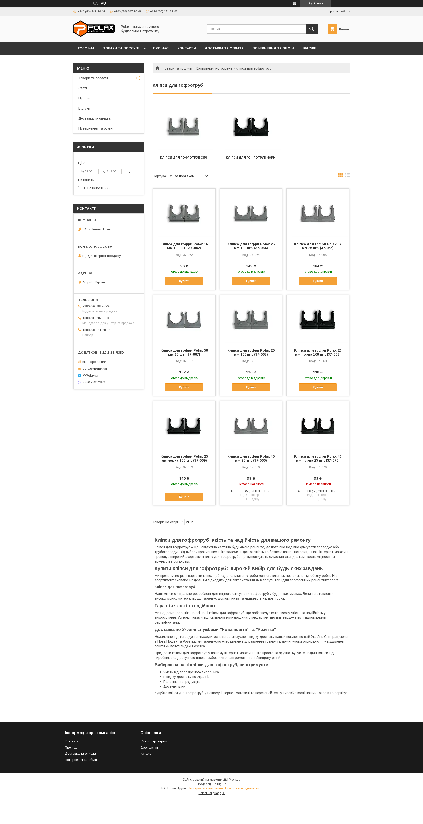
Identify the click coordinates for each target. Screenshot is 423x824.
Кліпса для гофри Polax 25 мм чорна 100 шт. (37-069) (184, 458)
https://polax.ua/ (94, 361)
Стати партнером (154, 741)
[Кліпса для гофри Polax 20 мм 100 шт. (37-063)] (251, 319)
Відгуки (310, 48)
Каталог (147, 753)
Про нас (161, 48)
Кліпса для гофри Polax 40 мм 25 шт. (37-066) (251, 458)
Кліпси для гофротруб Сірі (183, 157)
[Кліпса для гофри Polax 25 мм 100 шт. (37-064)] (251, 213)
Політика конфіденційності (243, 788)
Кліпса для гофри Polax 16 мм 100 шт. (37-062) (184, 246)
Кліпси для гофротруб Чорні (251, 157)
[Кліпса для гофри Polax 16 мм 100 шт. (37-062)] (184, 213)
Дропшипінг (149, 747)
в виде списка (347, 176)
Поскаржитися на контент (205, 788)
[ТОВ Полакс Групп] (94, 35)
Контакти (186, 48)
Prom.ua (234, 779)
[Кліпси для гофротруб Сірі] (183, 126)
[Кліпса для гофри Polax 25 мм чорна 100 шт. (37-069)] (184, 425)
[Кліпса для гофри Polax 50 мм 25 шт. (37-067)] (184, 319)
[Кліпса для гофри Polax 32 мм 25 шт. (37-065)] (318, 213)
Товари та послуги (121, 48)
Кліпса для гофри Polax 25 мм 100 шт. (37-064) (251, 246)
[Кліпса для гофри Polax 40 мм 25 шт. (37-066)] (251, 425)
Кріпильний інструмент (214, 68)
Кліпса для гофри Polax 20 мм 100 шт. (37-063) (251, 352)
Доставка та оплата (224, 48)
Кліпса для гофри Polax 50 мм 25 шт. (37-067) (184, 352)
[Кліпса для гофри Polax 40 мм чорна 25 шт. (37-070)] (318, 425)
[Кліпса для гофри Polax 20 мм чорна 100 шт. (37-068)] (318, 319)
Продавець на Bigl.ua (211, 784)
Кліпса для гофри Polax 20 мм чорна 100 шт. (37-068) (317, 352)
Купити (184, 281)
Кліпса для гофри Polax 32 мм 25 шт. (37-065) (317, 246)
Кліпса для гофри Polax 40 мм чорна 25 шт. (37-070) (317, 458)
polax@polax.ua (95, 368)
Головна (86, 48)
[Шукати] (312, 29)
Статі (82, 88)
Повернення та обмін (273, 48)
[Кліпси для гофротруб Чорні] (251, 126)
